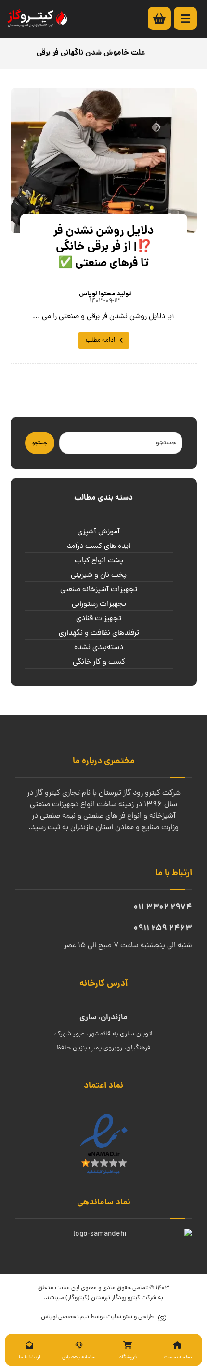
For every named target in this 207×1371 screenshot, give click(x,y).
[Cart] (164, 19)
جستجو (39, 443)
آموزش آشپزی (99, 532)
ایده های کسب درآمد (98, 546)
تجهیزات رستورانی (99, 604)
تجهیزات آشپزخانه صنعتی (98, 590)
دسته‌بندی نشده (98, 648)
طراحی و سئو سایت (129, 1317)
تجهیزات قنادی (98, 619)
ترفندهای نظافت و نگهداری (99, 633)
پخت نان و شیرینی (99, 575)
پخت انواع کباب (99, 561)
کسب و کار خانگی (99, 662)
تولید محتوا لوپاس (105, 294)
